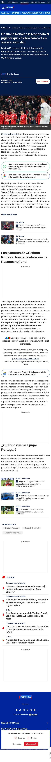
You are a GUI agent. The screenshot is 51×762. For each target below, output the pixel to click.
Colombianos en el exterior (16, 583)
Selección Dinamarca (12, 533)
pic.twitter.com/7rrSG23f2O (25, 358)
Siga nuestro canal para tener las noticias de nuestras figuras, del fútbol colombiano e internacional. (27, 166)
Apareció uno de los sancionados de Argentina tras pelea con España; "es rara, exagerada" (32, 241)
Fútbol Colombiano (23, 479)
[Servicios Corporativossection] (47, 729)
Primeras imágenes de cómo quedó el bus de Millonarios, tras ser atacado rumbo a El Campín (32, 497)
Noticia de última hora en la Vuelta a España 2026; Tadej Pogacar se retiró (27, 641)
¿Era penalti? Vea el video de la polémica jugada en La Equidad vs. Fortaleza (29, 511)
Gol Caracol (24, 2)
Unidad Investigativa (38, 2)
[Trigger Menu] (3, 7)
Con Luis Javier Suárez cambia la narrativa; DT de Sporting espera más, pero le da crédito (27, 629)
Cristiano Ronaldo (9, 134)
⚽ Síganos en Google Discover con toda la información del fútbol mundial (27, 176)
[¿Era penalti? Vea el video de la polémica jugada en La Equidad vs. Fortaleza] (7, 510)
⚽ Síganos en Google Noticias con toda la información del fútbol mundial (27, 373)
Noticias (34, 738)
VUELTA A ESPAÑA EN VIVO (32, 13)
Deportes (21, 738)
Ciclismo (9, 610)
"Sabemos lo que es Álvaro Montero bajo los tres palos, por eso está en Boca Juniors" (26, 589)
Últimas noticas (13, 2)
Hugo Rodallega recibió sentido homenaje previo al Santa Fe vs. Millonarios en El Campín (30, 483)
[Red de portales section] (47, 723)
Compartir (44, 81)
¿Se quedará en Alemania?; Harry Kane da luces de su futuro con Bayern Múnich (31, 227)
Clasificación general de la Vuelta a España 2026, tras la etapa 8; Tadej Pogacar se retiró (27, 616)
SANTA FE (15, 13)
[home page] (2, 2)
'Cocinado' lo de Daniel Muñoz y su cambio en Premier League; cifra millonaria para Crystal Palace (27, 602)
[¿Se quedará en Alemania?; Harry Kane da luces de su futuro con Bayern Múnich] (7, 225)
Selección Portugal (32, 528)
